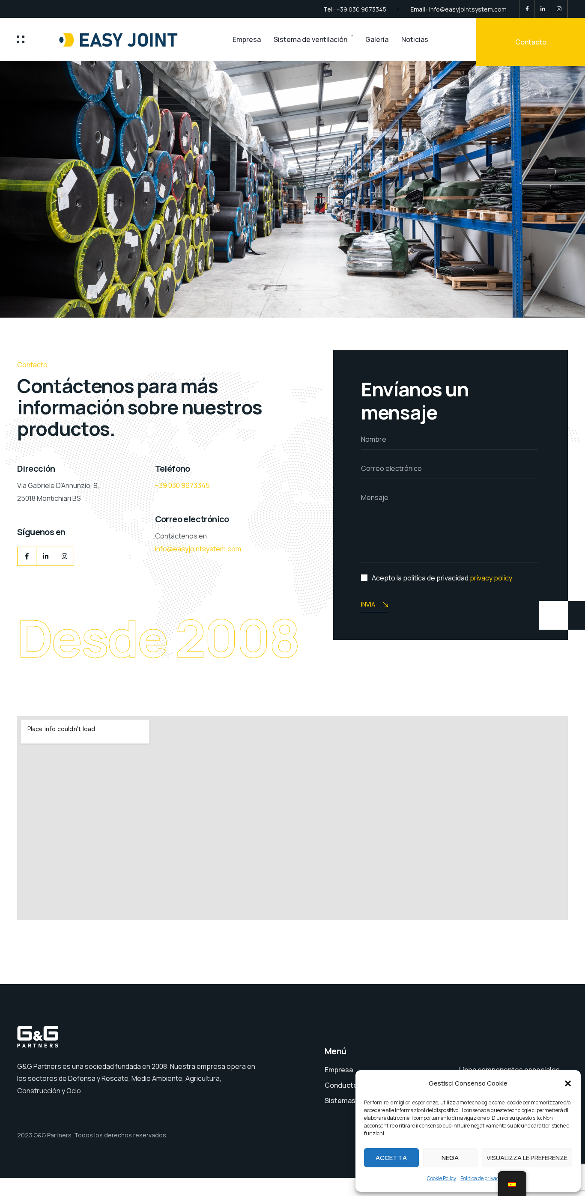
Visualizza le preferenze (527, 1157)
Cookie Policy (441, 1178)
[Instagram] (64, 556)
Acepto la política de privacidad (442, 578)
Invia (368, 604)
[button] (568, 1083)
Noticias (414, 39)
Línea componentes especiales (509, 1069)
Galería (376, 39)
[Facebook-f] (26, 556)
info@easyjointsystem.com (468, 9)
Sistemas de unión (355, 1100)
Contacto (530, 42)
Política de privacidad (484, 1178)
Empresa (247, 39)
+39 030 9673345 (361, 9)
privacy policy (491, 578)
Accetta (391, 1157)
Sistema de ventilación (310, 39)
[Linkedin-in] (45, 556)
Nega (450, 1157)
